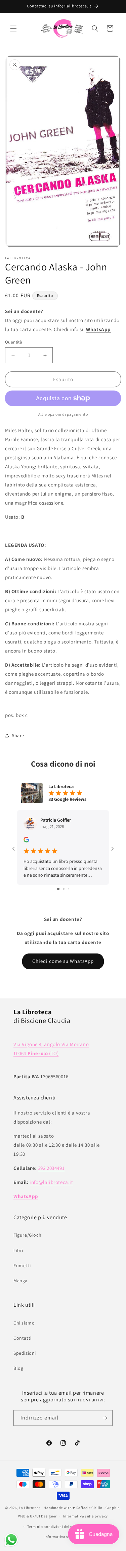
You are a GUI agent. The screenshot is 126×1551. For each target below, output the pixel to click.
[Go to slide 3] (68, 888)
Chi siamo (24, 1323)
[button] (13, 28)
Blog (18, 1368)
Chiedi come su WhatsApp (63, 961)
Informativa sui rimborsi (66, 1536)
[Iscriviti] (104, 1418)
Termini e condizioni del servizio (55, 1526)
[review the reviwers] (26, 841)
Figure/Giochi (28, 1235)
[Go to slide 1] (58, 889)
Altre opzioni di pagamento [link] (63, 414)
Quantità (13, 342)
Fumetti (22, 1265)
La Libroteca (30, 1507)
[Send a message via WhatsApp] (11, 1540)
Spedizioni (24, 1353)
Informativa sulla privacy (85, 1516)
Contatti (22, 1338)
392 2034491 (51, 1168)
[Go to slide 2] (64, 889)
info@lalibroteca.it (51, 1182)
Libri (18, 1250)
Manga (20, 1281)
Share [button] (18, 735)
